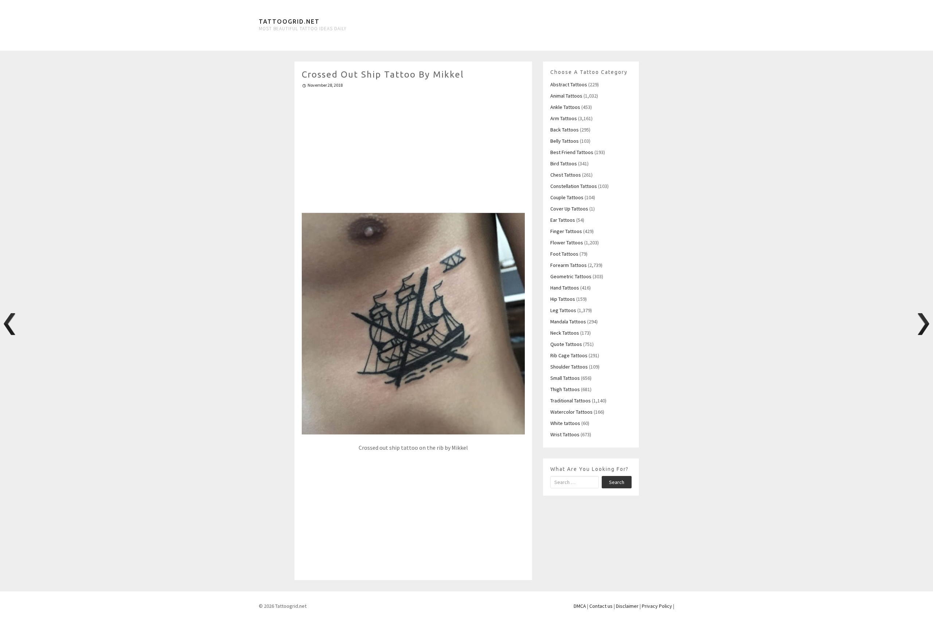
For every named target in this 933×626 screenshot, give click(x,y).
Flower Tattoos (566, 242)
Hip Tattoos (562, 299)
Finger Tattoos (566, 231)
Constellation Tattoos (573, 186)
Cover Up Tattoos (569, 208)
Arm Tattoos (563, 118)
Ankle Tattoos (565, 107)
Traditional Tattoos (570, 400)
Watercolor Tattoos (571, 412)
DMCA (580, 606)
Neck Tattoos (564, 333)
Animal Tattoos (566, 95)
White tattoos (565, 423)
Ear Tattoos (562, 220)
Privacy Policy (657, 606)
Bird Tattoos (563, 163)
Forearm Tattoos (568, 265)
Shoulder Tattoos (569, 366)
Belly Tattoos (564, 141)
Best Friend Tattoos (571, 152)
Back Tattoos (564, 129)
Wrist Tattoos (564, 434)
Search (616, 482)
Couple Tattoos (566, 197)
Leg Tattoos (563, 310)
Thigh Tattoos (565, 389)
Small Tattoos (565, 378)
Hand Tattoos (564, 287)
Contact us (601, 606)
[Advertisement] (413, 147)
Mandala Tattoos (568, 321)
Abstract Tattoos (568, 84)
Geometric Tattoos (571, 276)
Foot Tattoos (564, 254)
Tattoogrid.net (289, 21)
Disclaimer (627, 606)
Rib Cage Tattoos (568, 355)
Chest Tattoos (565, 175)
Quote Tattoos (566, 344)
